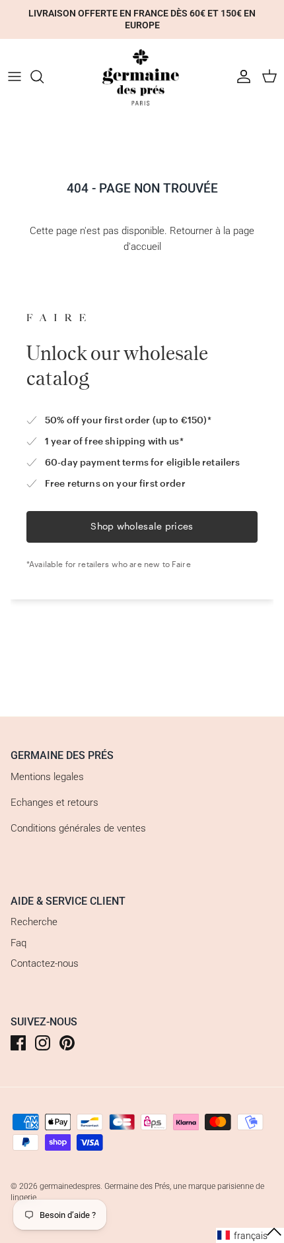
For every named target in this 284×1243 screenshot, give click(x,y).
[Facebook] (18, 1042)
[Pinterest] (67, 1042)
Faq (18, 943)
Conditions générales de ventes (78, 828)
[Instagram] (42, 1042)
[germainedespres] (142, 76)
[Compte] (240, 76)
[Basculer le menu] (14, 76)
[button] (250, 1235)
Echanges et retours (54, 802)
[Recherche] (43, 76)
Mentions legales (47, 777)
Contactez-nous (45, 963)
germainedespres (70, 1186)
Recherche (34, 922)
